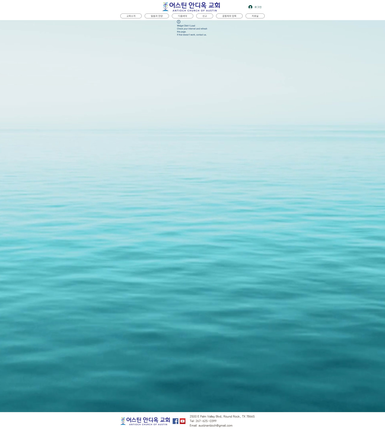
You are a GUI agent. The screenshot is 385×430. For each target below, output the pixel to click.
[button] (182, 16)
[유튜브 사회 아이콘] (182, 421)
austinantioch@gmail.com (216, 425)
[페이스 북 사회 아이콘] (175, 421)
